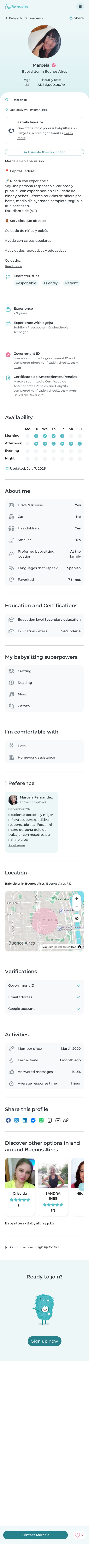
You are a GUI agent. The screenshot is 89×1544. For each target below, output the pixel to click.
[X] (16, 1120)
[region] (44, 921)
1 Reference (18, 100)
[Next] (82, 1187)
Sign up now (44, 1341)
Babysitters (14, 1223)
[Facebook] (8, 1120)
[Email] (58, 1120)
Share (78, 18)
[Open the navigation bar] (80, 6)
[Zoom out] (76, 907)
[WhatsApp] (41, 1120)
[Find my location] (76, 918)
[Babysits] (16, 6)
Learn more (69, 390)
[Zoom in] (76, 898)
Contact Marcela (35, 1535)
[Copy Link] (66, 1120)
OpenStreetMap (67, 947)
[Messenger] (33, 1120)
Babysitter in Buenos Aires (44, 71)
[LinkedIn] (25, 1120)
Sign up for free (48, 1247)
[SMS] (49, 1120)
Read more (13, 266)
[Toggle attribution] (79, 946)
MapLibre (47, 947)
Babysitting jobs (40, 1223)
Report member (21, 1247)
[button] (31, 822)
